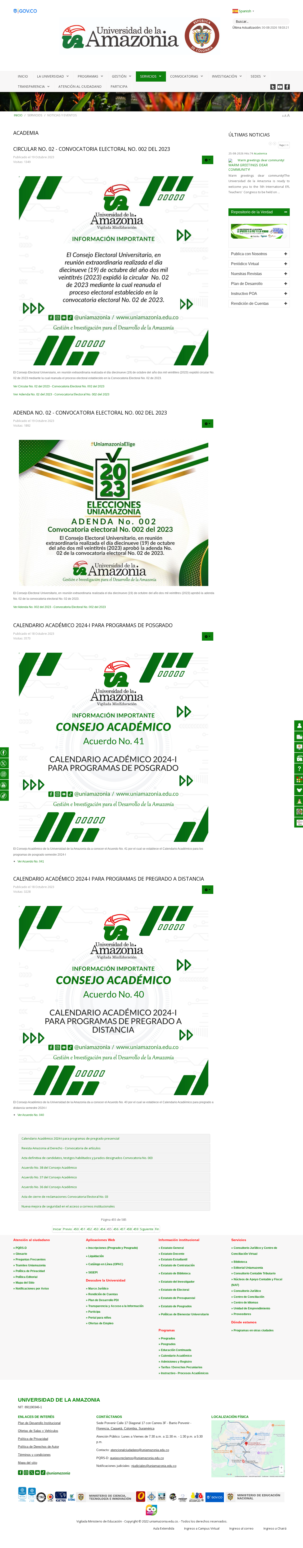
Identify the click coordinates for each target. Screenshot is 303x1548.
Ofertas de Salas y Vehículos (38, 1431)
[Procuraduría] (151, 1501)
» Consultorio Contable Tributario (253, 1273)
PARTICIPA (119, 86)
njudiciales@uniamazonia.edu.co (153, 1466)
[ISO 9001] (26, 1501)
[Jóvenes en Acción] (172, 1501)
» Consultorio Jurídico (246, 1291)
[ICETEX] (61, 1501)
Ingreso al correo (241, 1528)
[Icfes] (71, 1501)
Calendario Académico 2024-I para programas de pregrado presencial (70, 1138)
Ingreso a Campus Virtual (201, 1528)
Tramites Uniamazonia (31, 1265)
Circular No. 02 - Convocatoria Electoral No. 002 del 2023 (91, 148)
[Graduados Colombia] (140, 1501)
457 (122, 1229)
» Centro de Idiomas (244, 1302)
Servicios (148, 76)
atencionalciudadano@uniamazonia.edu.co (140, 1450)
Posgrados (168, 1344)
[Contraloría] (50, 1501)
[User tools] (207, 160)
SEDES (256, 76)
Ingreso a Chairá (274, 1528)
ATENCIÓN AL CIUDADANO (80, 86)
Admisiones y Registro (176, 1361)
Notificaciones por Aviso (32, 1288)
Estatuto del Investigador (178, 1281)
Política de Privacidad (30, 1271)
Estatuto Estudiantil (174, 1259)
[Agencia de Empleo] (196, 1501)
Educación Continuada (176, 1350)
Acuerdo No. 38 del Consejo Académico (49, 1167)
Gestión (119, 76)
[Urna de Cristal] (161, 1501)
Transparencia (31, 86)
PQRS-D (21, 1248)
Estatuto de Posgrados (176, 1306)
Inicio (23, 76)
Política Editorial (26, 1277)
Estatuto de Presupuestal (178, 1298)
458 (129, 1229)
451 (82, 1229)
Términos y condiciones (34, 1454)
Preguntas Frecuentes (31, 1259)
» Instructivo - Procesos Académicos (184, 1373)
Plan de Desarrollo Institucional (39, 1423)
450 (76, 1229)
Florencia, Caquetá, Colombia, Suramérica (125, 1428)
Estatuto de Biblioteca (176, 1273)
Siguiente (146, 1229)
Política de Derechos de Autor (38, 1446)
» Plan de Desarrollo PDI (102, 1300)
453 (96, 1229)
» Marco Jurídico (97, 1288)
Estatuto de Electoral (175, 1289)
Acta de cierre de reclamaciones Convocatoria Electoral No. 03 (65, 1196)
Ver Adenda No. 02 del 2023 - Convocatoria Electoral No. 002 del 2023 (61, 394)
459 (135, 1229)
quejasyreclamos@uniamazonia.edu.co (137, 1458)
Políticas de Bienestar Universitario (185, 1314)
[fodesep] (182, 1501)
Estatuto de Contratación (178, 1265)
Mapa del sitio (27, 1463)
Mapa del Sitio (25, 1282)
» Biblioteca (239, 1262)
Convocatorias (184, 76)
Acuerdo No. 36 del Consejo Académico (49, 1187)
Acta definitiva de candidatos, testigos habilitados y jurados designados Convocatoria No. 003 (87, 1158)
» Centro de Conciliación (247, 1297)
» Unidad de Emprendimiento (250, 1308)
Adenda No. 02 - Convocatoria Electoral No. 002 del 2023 (90, 412)
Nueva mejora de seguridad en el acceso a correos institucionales (68, 1206)
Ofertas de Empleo (100, 1323)
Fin (157, 1229)
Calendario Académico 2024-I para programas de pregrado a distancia (108, 878)
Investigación (224, 76)
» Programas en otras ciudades (252, 1330)
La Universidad (50, 76)
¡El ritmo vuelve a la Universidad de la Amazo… (258, 169)
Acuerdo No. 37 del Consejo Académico (49, 1177)
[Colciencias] (105, 1501)
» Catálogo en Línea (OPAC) (104, 1264)
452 (89, 1229)
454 (102, 1229)
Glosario (21, 1253)
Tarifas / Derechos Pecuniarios (181, 1367)
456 (115, 1229)
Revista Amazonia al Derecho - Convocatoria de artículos (61, 1148)
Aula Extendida (163, 1528)
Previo (67, 1229)
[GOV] (214, 1501)
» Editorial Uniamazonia (247, 1267)
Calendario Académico (176, 1355)
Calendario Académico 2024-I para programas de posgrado (93, 625)
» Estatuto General (171, 1248)
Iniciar (57, 1229)
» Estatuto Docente (171, 1253)
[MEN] (255, 1501)
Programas (88, 76)
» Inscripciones (96, 1248)
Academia (260, 153)
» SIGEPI (92, 1272)
